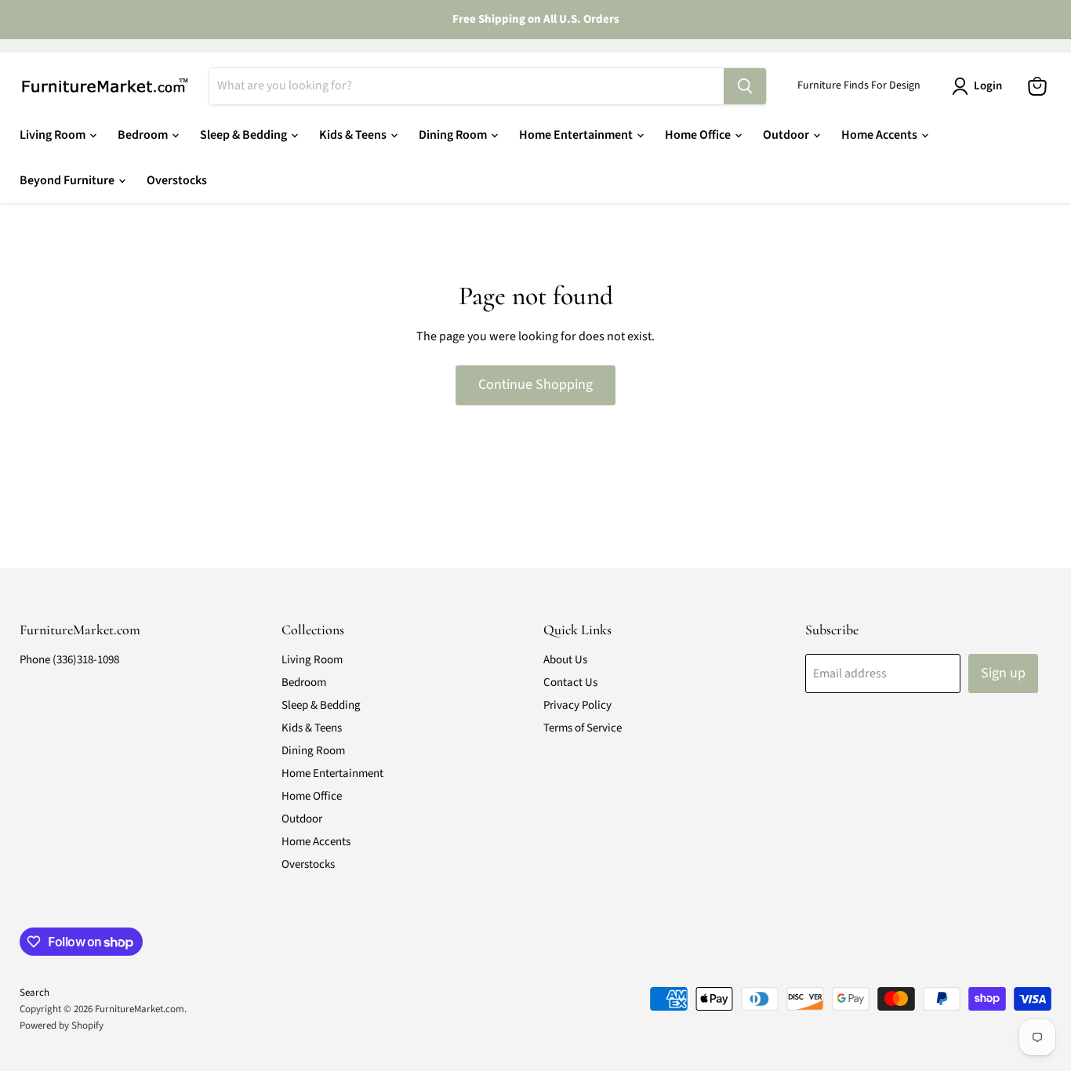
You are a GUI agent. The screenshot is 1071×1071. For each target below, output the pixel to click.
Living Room (54, 134)
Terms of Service (582, 728)
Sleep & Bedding (244, 134)
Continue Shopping (535, 384)
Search (34, 993)
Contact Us (570, 682)
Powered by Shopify (61, 1025)
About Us (565, 660)
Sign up (1003, 673)
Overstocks (177, 180)
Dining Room (454, 134)
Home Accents (880, 134)
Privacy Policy (577, 705)
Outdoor (787, 134)
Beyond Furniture (68, 180)
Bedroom (144, 134)
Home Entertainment (577, 134)
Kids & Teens (354, 134)
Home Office (699, 134)
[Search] (745, 86)
